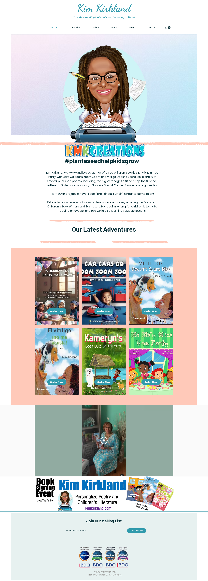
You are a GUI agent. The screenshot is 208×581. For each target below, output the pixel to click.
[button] (168, 27)
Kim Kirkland (104, 8)
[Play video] (104, 440)
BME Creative (115, 574)
